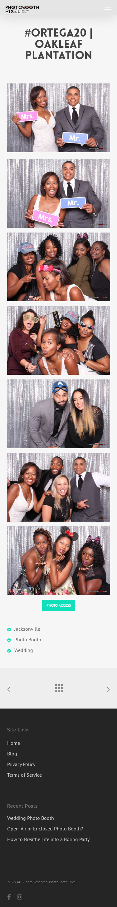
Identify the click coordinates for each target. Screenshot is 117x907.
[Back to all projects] (58, 686)
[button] (108, 7)
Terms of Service (24, 775)
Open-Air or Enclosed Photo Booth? (45, 828)
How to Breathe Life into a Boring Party (48, 839)
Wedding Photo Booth (30, 818)
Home (13, 743)
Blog (12, 753)
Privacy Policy (21, 764)
